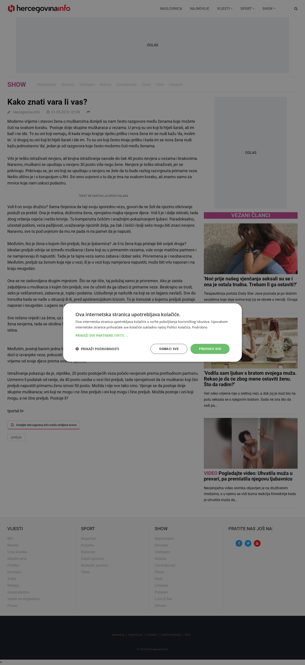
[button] (152, 335)
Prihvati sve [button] (210, 349)
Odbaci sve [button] (169, 349)
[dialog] (152, 332)
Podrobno (199, 327)
